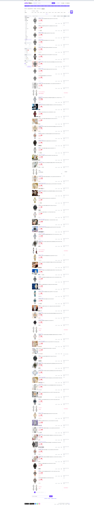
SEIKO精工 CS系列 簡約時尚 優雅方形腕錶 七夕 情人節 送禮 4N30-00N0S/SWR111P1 (49, 83)
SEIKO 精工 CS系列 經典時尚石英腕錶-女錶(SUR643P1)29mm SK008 (47, 69)
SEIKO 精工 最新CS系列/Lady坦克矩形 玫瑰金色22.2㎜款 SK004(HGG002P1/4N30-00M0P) (50, 378)
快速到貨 (40, 5)
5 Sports (26, 21)
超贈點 (68, 5)
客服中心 (55, 504)
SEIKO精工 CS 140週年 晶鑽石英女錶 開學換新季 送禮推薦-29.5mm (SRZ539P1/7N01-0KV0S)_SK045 (50, 98)
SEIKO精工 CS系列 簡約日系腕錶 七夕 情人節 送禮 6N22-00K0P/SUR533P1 (48, 449)
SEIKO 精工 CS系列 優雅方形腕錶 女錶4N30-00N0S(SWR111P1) (47, 148)
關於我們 (58, 504)
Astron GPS (26, 23)
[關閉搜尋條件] (36, 3)
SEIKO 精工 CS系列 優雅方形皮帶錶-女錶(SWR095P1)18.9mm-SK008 (47, 47)
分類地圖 (69, 504)
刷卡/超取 (54, 5)
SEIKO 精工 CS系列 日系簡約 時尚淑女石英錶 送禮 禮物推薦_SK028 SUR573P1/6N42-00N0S (50, 62)
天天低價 (44, 5)
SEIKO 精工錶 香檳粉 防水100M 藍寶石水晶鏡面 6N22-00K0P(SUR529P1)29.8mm (49, 133)
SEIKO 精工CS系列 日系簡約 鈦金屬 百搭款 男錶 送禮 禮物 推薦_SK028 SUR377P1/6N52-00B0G (50, 363)
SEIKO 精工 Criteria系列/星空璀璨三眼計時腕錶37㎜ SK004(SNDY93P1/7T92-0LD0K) (49, 442)
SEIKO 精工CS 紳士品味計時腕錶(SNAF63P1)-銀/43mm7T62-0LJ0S (47, 205)
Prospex (26, 24)
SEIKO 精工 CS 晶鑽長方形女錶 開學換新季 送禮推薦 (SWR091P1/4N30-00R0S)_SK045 (50, 162)
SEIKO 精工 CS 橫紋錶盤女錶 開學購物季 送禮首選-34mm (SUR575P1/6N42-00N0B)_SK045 (50, 105)
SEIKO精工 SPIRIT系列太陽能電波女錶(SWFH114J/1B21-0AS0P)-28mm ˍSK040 (49, 471)
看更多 (57, 5)
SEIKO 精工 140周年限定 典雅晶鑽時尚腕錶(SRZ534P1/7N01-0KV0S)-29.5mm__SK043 (50, 234)
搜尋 (50, 496)
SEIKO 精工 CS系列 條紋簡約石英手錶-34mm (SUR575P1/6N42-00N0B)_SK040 (49, 399)
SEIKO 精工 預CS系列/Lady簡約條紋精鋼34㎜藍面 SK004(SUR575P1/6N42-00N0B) (49, 227)
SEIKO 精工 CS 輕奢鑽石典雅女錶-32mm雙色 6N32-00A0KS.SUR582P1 (47, 284)
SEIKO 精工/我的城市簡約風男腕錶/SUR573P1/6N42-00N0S (46, 40)
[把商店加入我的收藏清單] (61, 173)
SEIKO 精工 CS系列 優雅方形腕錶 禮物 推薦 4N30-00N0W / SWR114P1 (47, 118)
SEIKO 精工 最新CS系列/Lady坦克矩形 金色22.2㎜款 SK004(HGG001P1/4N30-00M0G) (49, 183)
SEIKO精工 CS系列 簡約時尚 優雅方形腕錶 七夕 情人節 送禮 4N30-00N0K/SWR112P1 (49, 176)
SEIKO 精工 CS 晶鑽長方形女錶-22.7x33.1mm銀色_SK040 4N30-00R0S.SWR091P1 (49, 306)
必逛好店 (51, 5)
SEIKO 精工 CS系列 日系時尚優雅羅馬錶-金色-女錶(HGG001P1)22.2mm (47, 255)
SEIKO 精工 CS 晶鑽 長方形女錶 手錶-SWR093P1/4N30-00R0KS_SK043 (48, 155)
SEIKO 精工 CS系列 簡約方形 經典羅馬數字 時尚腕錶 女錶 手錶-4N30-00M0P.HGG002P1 (50, 262)
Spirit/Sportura (26, 28)
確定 (29, 46)
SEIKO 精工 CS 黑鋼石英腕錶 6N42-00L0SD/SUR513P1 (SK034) (47, 463)
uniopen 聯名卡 (63, 5)
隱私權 (66, 504)
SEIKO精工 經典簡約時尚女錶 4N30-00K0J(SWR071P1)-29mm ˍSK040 (47, 54)
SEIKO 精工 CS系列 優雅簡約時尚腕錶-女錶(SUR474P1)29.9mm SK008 (47, 413)
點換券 (30, 5)
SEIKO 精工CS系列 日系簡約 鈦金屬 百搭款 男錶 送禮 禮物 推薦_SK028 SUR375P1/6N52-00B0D (50, 242)
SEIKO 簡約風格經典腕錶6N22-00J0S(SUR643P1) (45, 75)
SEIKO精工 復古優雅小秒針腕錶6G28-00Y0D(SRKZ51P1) (46, 320)
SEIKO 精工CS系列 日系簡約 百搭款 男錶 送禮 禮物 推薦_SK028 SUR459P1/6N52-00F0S (50, 371)
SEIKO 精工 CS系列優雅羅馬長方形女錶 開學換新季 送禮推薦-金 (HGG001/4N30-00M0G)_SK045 (50, 191)
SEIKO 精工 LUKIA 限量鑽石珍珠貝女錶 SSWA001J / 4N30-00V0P (47, 348)
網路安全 (64, 504)
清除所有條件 (29, 66)
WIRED (26, 35)
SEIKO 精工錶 (26, 20)
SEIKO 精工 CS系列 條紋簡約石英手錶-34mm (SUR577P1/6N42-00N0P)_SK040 (49, 392)
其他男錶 (26, 38)
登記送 (34, 5)
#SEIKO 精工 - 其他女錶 (47, 498)
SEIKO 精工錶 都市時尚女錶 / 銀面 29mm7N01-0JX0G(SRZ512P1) (47, 198)
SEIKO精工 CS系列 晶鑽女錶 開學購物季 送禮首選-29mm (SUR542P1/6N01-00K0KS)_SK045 (50, 457)
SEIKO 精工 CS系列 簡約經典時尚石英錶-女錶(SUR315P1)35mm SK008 (47, 18)
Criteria (26, 31)
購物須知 (61, 504)
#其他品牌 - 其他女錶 (53, 498)
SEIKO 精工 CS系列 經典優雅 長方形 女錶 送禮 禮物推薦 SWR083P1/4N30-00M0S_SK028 (50, 385)
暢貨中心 (37, 5)
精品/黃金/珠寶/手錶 (27, 17)
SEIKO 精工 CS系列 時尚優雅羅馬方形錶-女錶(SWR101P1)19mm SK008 (48, 291)
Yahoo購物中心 (28, 3)
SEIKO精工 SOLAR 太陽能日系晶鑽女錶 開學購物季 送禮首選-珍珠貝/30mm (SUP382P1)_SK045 (50, 335)
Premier (26, 27)
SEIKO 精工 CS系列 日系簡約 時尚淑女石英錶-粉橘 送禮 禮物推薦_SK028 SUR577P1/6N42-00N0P (50, 313)
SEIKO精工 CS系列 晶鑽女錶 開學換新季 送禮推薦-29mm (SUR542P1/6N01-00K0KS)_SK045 (50, 435)
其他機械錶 (26, 36)
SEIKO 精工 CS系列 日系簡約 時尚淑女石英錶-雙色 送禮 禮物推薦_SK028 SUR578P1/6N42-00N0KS (50, 126)
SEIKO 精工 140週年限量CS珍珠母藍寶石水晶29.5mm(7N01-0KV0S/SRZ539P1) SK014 (50, 277)
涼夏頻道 (47, 5)
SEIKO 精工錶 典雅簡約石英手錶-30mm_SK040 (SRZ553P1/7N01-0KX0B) (48, 420)
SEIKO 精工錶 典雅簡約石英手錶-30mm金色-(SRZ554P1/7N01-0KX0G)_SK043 (48, 341)
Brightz (26, 32)
